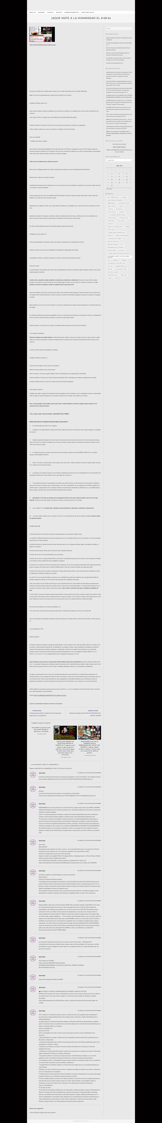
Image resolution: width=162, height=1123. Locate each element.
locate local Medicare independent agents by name (118, 81)
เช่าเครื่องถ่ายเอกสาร (111, 95)
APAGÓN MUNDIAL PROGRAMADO (42, 703)
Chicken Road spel (110, 126)
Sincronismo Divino (112, 275)
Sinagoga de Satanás (112, 272)
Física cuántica (121, 220)
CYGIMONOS (122, 212)
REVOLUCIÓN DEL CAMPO (121, 269)
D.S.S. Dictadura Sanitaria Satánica (116, 215)
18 (119, 179)
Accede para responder (94, 772)
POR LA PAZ (110, 266)
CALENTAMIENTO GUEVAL (124, 203)
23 (111, 182)
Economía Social (123, 218)
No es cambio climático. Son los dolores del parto (118, 257)
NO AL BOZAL (121, 250)
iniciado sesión (43, 1112)
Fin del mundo (59, 703)
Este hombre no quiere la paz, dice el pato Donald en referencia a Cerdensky (41, 729)
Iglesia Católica (111, 229)
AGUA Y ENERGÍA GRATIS (113, 197)
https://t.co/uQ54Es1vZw (45, 1028)
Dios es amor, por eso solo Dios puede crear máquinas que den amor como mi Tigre (118, 109)
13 (126, 176)
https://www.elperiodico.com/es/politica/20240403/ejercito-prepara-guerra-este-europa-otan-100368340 (68, 863)
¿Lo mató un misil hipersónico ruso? (114, 63)
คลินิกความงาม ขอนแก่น (112, 119)
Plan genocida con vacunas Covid (116, 263)
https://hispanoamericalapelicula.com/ (84, 816)
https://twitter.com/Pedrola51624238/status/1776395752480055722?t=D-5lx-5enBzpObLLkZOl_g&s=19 (67, 795)
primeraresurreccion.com (122, 266)
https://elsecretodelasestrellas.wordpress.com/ (43, 44)
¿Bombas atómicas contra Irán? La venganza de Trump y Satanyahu (118, 76)
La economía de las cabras (114, 238)
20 (126, 179)
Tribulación (123, 275)
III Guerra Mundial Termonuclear (116, 232)
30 (111, 185)
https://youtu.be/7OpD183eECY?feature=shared (52, 963)
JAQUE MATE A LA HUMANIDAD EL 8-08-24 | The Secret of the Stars (53, 768)
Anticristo (124, 197)
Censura (121, 206)
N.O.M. (122, 244)
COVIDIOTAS (52, 703)
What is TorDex (109, 114)
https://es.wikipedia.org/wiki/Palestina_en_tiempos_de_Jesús (50, 695)
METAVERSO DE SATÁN (112, 244)
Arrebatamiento (111, 203)
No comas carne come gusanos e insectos (118, 253)
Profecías (109, 269)
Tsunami (109, 278)
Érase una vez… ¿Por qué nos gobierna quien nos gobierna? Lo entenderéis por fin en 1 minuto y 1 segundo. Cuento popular (119, 102)
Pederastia (116, 260)
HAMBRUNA (128, 226)
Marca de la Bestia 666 (113, 241)
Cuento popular (111, 212)
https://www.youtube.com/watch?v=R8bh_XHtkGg (52, 930)
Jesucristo (110, 235)
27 (126, 182)
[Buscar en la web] (131, 13)
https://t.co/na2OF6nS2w (45, 1085)
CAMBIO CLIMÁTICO (111, 206)
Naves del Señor (111, 250)
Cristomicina (119, 209)
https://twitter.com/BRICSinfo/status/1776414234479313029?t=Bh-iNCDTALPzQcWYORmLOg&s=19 (66, 779)
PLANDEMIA (124, 260)
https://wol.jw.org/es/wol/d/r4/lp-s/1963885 (51, 979)
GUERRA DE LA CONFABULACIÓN (115, 226)
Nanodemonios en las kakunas (115, 247)
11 (119, 176)
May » (110, 189)
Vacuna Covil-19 (118, 278)
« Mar (107, 189)
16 (111, 179)
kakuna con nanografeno (123, 235)
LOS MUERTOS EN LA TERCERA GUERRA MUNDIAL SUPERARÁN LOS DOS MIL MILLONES (118, 133)
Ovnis (108, 260)
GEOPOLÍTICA (110, 223)
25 (119, 182)
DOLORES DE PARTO (112, 218)
